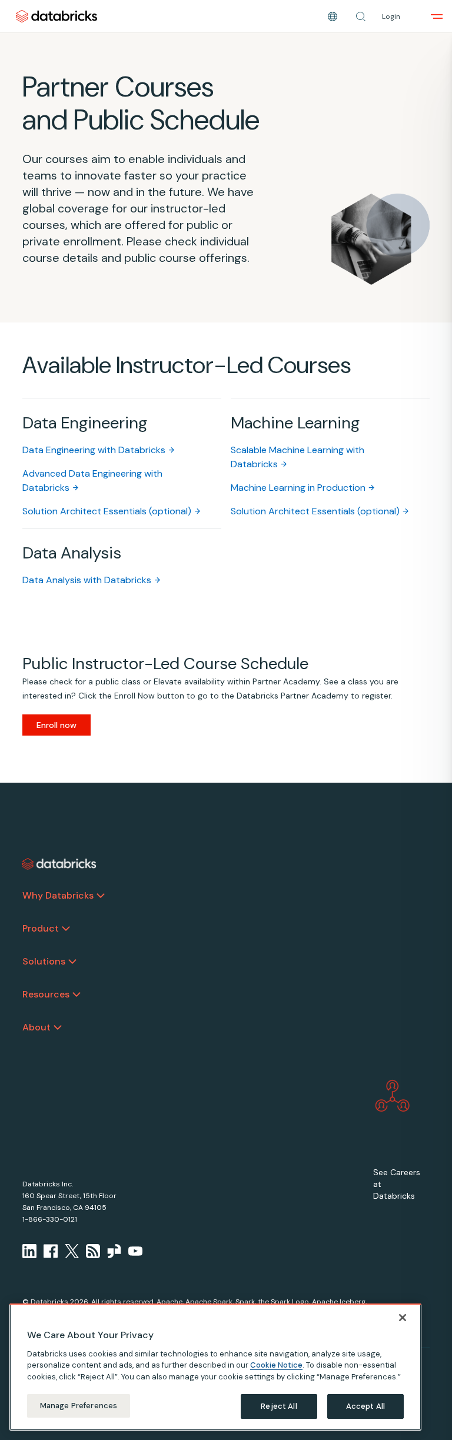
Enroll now (56, 725)
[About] (58, 1027)
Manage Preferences (78, 1406)
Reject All (279, 1406)
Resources (45, 994)
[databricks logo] (59, 864)
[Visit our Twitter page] (72, 1251)
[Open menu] (437, 16)
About (36, 1027)
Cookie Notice (276, 1365)
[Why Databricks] (101, 896)
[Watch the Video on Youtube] (135, 1251)
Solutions (43, 961)
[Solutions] (72, 962)
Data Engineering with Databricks (93, 450)
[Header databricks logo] (56, 16)
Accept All (365, 1406)
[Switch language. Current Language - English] (332, 16)
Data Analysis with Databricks (86, 580)
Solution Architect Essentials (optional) (106, 511)
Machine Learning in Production (298, 487)
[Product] (66, 929)
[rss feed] (93, 1251)
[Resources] (76, 994)
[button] (361, 16)
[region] (215, 1367)
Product (40, 928)
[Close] (403, 1318)
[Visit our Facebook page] (51, 1251)
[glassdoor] (114, 1251)
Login (391, 16)
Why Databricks (58, 895)
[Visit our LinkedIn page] (29, 1251)
